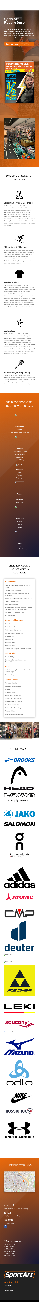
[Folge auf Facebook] (5, 1226)
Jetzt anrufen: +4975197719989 (19, 44)
